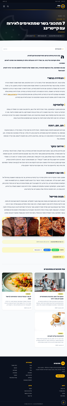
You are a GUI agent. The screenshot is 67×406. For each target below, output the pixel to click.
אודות (62, 1)
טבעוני (15, 368)
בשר (30, 368)
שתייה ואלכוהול (13, 377)
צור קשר (57, 1)
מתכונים (60, 16)
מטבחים (15, 370)
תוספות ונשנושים (28, 380)
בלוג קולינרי (62, 391)
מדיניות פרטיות (28, 391)
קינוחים (30, 377)
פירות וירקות (29, 375)
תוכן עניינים (32, 49)
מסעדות (30, 372)
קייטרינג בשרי (12, 94)
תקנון (30, 388)
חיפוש (4, 1)
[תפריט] (4, 6)
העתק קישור (37, 250)
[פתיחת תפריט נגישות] (63, 402)
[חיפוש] (7, 6)
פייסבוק (46, 250)
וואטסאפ (54, 250)
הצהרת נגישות (28, 393)
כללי (31, 370)
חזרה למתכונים (57, 257)
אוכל (30, 365)
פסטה (15, 375)
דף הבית (63, 388)
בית (64, 16)
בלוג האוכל (14, 365)
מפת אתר (62, 396)
